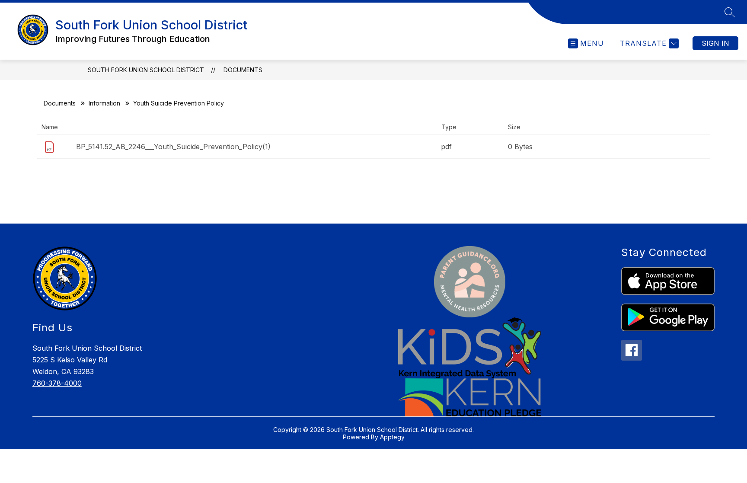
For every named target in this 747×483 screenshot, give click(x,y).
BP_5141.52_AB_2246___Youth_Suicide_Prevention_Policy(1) (173, 146)
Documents (242, 70)
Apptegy (392, 437)
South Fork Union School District (146, 70)
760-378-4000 (57, 383)
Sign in (715, 43)
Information (104, 103)
